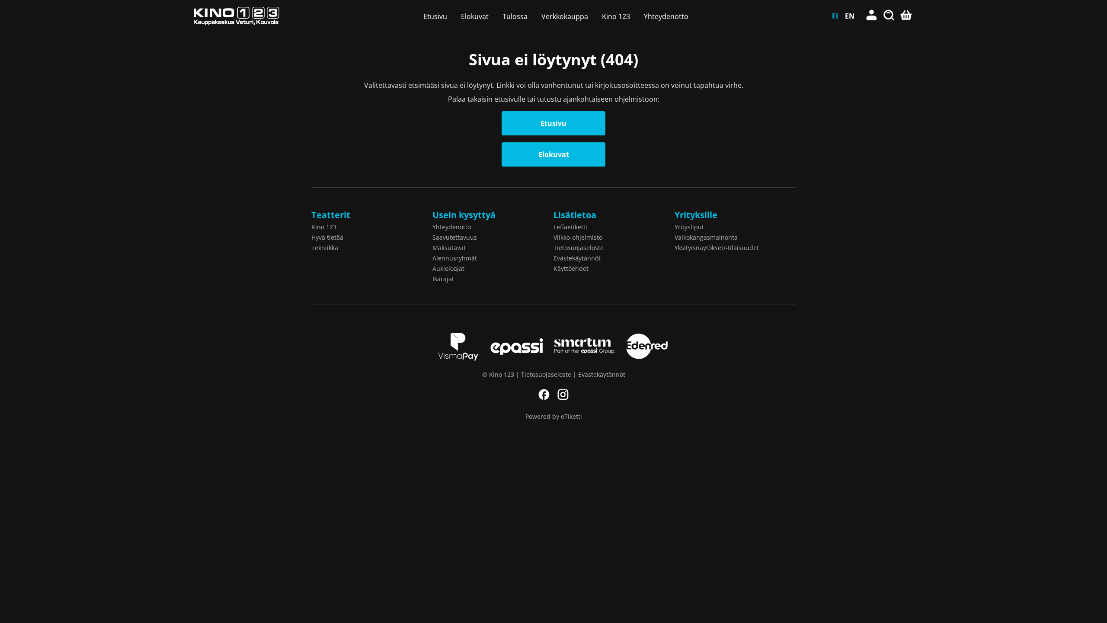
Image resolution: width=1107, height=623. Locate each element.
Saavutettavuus (454, 237)
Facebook (544, 394)
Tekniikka (324, 248)
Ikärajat (443, 279)
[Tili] (872, 16)
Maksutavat (449, 248)
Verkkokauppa (564, 16)
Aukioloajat (448, 268)
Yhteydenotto (666, 16)
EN (849, 16)
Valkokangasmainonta (706, 237)
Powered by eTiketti (553, 416)
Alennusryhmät (454, 258)
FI (835, 16)
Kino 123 (616, 16)
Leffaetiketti (570, 227)
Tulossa (515, 16)
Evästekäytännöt (577, 258)
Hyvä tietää (327, 237)
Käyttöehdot (571, 268)
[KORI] (906, 16)
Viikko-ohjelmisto (578, 237)
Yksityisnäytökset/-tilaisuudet (717, 248)
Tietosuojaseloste (579, 248)
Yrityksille (696, 215)
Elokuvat (475, 16)
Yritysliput (689, 227)
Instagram (563, 394)
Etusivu (435, 16)
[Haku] (889, 16)
